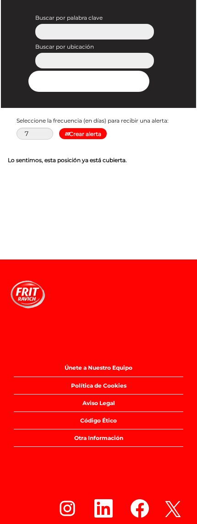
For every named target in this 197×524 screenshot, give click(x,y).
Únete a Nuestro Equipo (98, 367)
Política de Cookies (98, 385)
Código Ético (98, 420)
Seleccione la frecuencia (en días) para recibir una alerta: (92, 120)
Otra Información (98, 437)
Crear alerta (85, 133)
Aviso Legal (98, 403)
